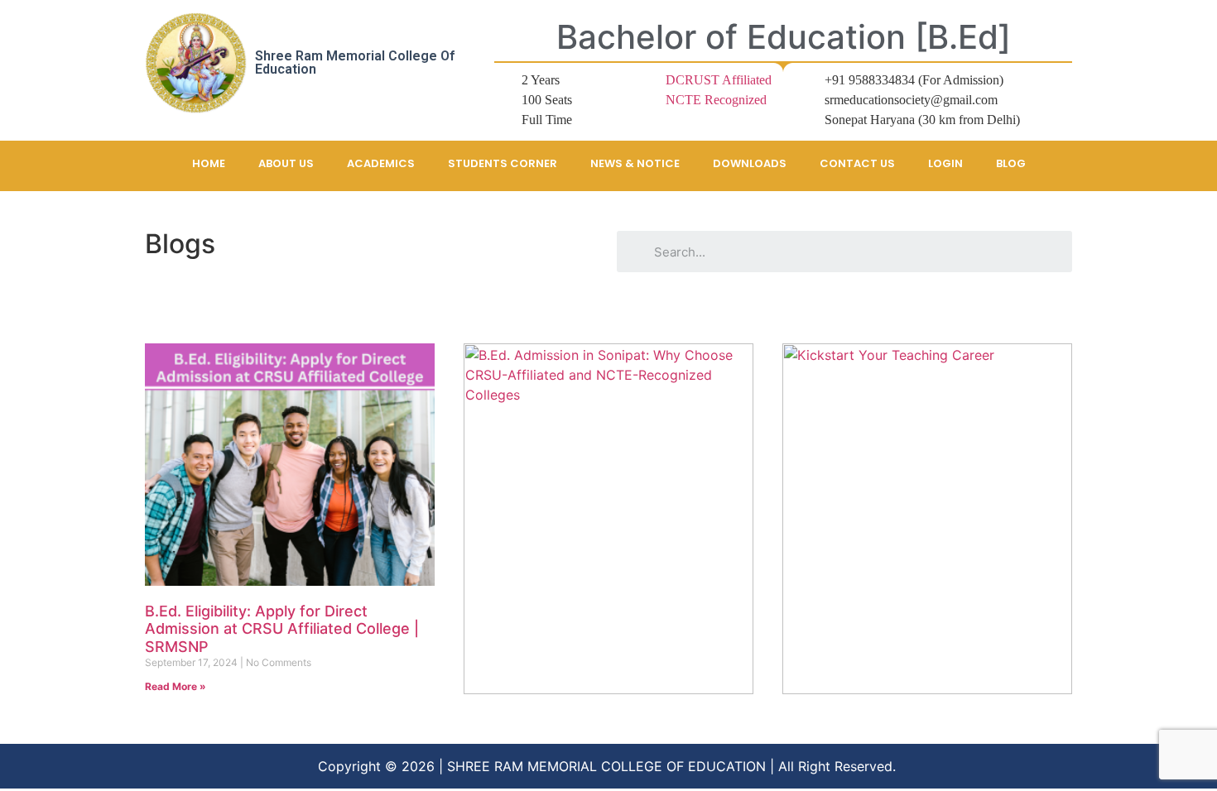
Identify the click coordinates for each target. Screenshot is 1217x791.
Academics (381, 163)
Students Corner (502, 163)
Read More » (175, 686)
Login (945, 163)
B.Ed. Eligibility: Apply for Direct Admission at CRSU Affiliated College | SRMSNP (282, 628)
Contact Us (857, 163)
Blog (1011, 163)
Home (208, 163)
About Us (286, 163)
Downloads (749, 163)
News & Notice (635, 163)
